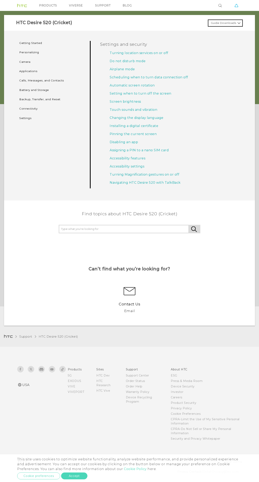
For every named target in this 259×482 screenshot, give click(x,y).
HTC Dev (103, 375)
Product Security (183, 403)
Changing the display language (136, 118)
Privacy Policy (181, 408)
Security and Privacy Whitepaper (195, 438)
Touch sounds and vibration (133, 110)
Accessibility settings (127, 166)
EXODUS (74, 381)
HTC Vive (103, 390)
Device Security (183, 386)
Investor (177, 392)
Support (25, 336)
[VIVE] (236, 5)
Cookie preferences (38, 476)
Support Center (137, 375)
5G (70, 375)
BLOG (127, 5)
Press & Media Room (187, 381)
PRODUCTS (48, 5)
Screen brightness (125, 101)
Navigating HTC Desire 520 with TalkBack (145, 182)
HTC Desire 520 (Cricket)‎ (58, 336)
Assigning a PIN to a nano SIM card (139, 150)
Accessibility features (127, 158)
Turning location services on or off (139, 53)
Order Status (135, 381)
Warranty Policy (138, 392)
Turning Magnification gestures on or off (144, 174)
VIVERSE (76, 5)
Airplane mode (122, 69)
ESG (174, 375)
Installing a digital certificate (134, 126)
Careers (176, 397)
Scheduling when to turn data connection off (149, 77)
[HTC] (22, 5)
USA (26, 385)
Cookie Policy (135, 469)
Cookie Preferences (186, 414)
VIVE (71, 386)
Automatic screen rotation (132, 85)
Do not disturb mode (128, 61)
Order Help (134, 386)
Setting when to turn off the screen (140, 93)
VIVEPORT (76, 392)
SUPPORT (103, 5)
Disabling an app (124, 142)
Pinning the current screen (133, 134)
